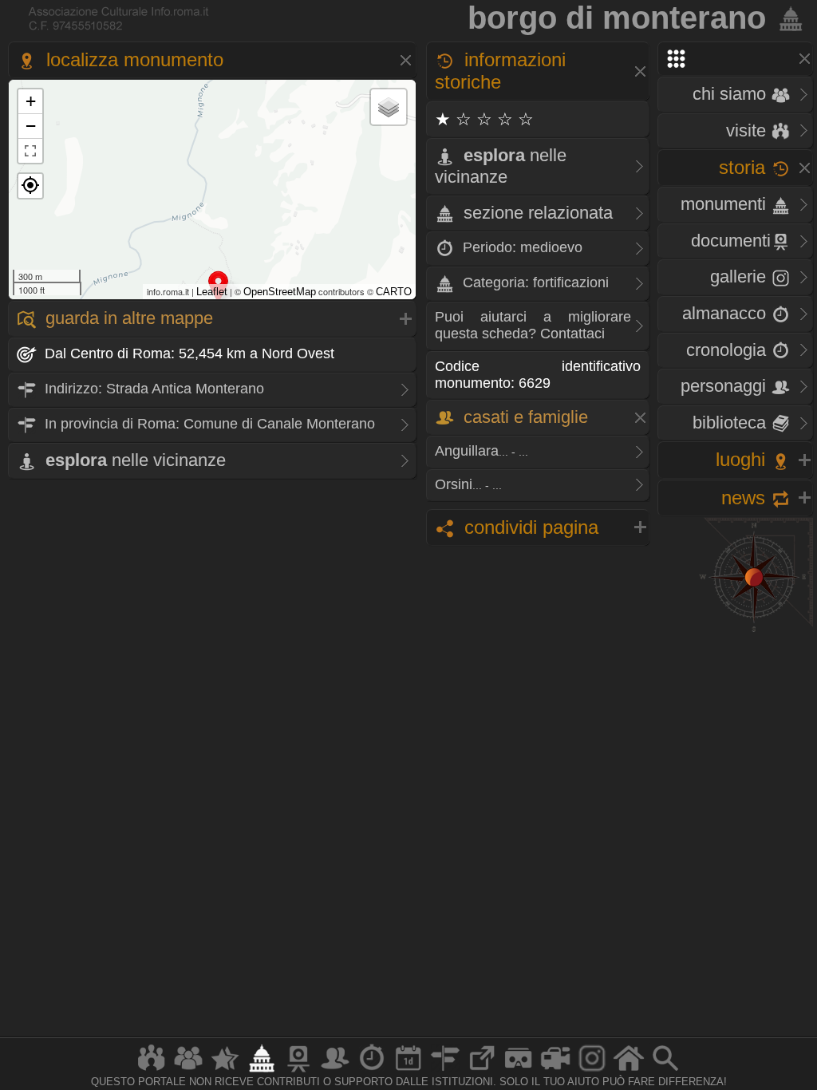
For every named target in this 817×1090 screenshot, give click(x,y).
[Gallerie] (592, 1071)
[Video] (555, 1071)
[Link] (482, 1071)
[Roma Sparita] (298, 1071)
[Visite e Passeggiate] (151, 1071)
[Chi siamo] (188, 1071)
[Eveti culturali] (408, 1071)
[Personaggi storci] (335, 1071)
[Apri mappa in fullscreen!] (30, 151)
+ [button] (31, 101)
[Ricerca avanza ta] (665, 1071)
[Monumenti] (261, 1071)
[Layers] (388, 106)
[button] (30, 186)
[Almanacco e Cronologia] (371, 1071)
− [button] (31, 126)
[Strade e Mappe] (445, 1071)
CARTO (394, 292)
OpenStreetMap (279, 292)
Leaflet (211, 292)
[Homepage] (628, 1071)
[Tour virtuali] (518, 1071)
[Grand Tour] (225, 1071)
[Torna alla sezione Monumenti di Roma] (787, 17)
